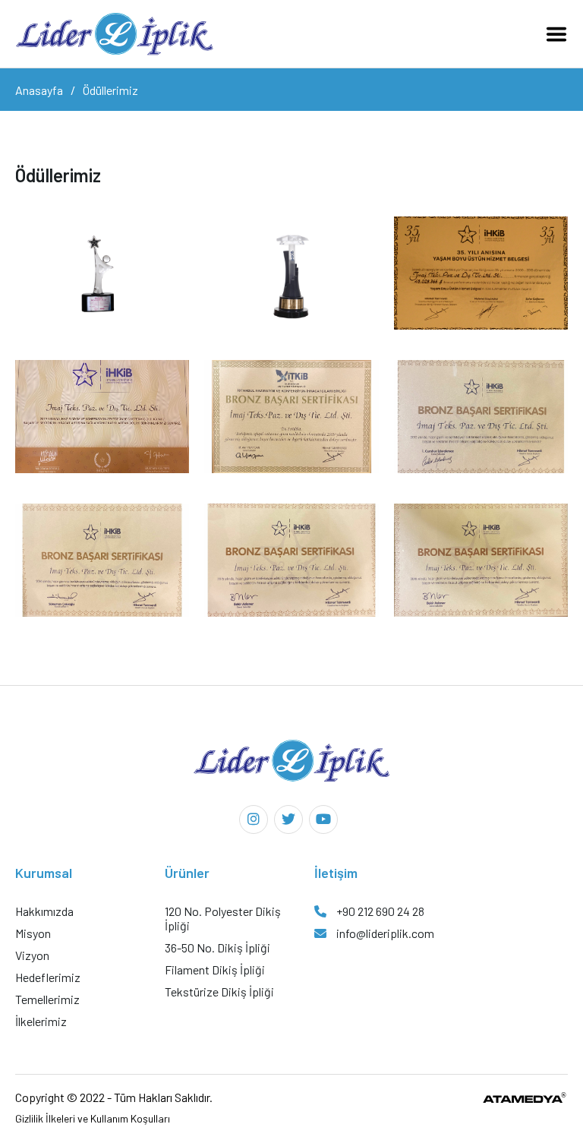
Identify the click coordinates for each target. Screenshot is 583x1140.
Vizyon (32, 955)
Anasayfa (39, 90)
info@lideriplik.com (384, 933)
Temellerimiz (47, 999)
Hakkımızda (44, 911)
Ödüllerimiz (110, 90)
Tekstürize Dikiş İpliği (219, 991)
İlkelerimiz (41, 1021)
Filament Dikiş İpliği (215, 969)
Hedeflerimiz (47, 977)
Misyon (33, 933)
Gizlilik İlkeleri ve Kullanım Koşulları (92, 1118)
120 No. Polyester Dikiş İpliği (223, 918)
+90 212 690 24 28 (379, 911)
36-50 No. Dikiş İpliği (217, 947)
